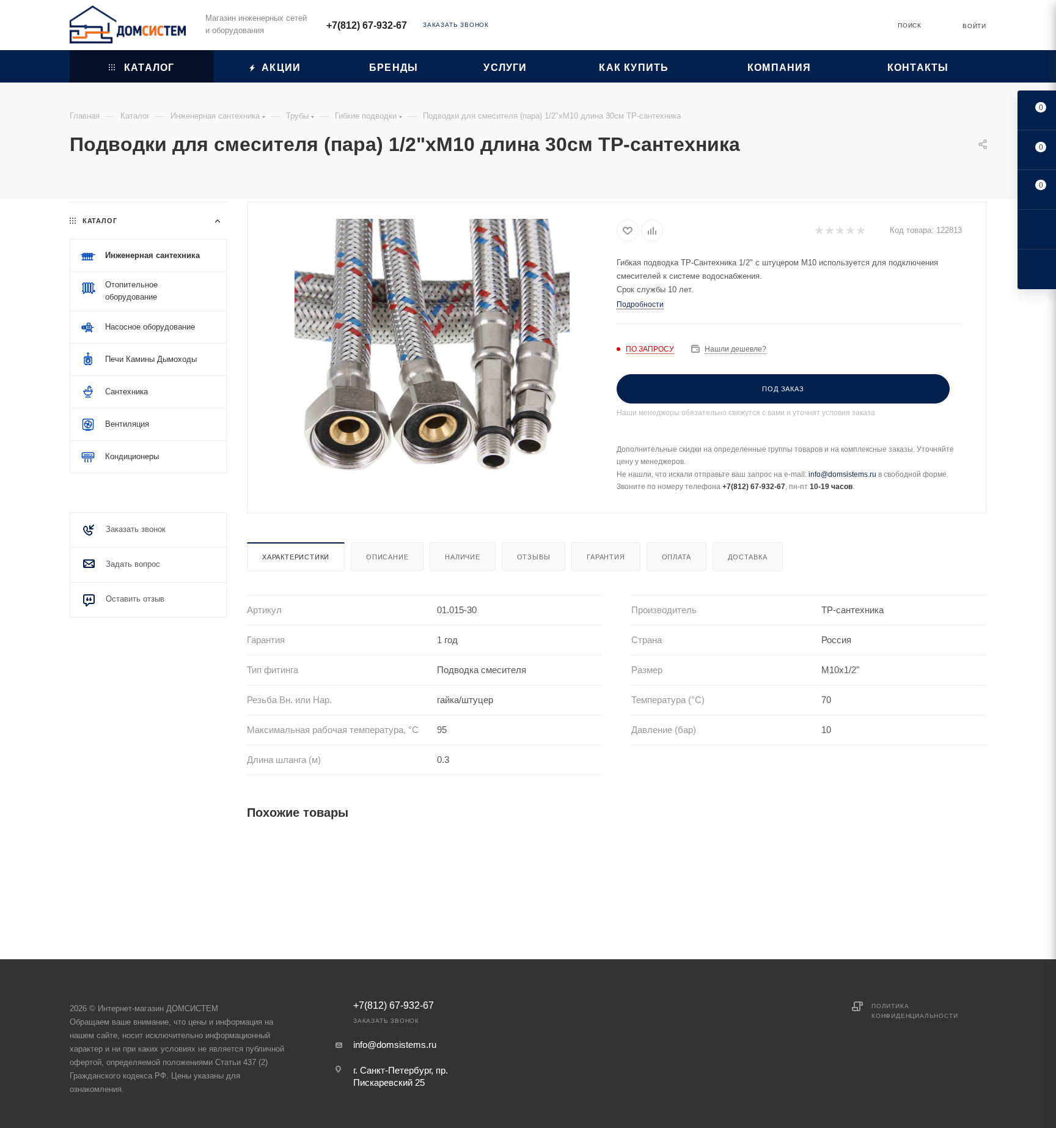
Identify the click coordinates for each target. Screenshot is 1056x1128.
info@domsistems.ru (842, 474)
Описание (387, 557)
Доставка (747, 557)
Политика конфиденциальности (914, 1011)
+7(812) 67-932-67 (366, 25)
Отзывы (534, 557)
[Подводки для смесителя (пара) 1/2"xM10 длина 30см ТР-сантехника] (432, 356)
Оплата (677, 557)
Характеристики (295, 557)
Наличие (462, 557)
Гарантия (606, 557)
